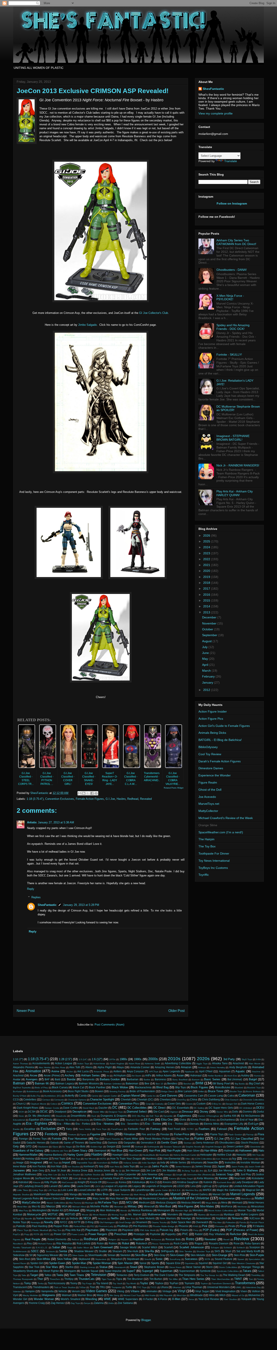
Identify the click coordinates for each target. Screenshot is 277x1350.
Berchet (187, 1083)
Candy (83, 1095)
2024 (207, 547)
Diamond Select (137, 1111)
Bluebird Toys (254, 1087)
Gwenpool (100, 1150)
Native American (46, 1218)
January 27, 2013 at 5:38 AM (56, 822)
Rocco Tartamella (160, 1243)
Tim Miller (173, 1279)
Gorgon (111, 1146)
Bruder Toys (236, 1091)
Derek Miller (99, 1112)
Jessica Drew (79, 1170)
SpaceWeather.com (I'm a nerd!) (220, 832)
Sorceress (191, 1259)
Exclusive (48, 1129)
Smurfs (147, 1259)
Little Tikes (22, 1190)
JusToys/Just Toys (45, 1178)
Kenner (223, 1178)
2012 (207, 690)
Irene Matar (19, 1166)
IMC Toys (53, 1162)
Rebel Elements (56, 1239)
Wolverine (254, 1295)
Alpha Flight (104, 1067)
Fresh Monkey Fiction (157, 1138)
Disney (204, 1111)
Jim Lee (151, 1170)
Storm (209, 1267)
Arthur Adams (164, 1075)
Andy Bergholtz (238, 1067)
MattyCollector (208, 811)
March (207, 670)
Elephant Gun (133, 1120)
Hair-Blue (116, 1150)
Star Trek (34, 1267)
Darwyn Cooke (52, 1108)
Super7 (130, 1271)
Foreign (23, 1138)
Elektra (97, 1119)
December (209, 617)
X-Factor (148, 1299)
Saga (69, 1247)
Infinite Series (178, 1162)
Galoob (54, 1142)
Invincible (230, 1162)
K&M (75, 1178)
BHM (199, 1083)
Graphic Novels (193, 1146)
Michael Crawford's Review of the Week (225, 818)
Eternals (194, 1123)
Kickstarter (258, 1178)
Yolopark (246, 1299)
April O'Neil (206, 1071)
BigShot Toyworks (22, 1087)
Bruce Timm (215, 1091)
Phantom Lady (105, 1226)
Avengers (32, 1079)
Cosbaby (159, 1104)
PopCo (16, 1234)
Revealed (146, 798)
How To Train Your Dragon (126, 1158)
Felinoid (222, 1129)
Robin (100, 1243)
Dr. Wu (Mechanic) (39, 1115)
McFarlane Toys (108, 1202)
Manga (73, 1194)
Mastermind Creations (156, 1198)
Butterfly (69, 1095)
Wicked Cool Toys (132, 1295)
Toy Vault (117, 1283)
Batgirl (253, 1079)
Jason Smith (254, 1166)
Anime (55, 1071)
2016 (207, 594)
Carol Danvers (168, 1095)
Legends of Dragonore (159, 1186)
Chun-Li (21, 1103)
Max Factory (75, 1203)
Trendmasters (41, 1287)
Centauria (59, 1099)
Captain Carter (109, 1096)
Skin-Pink (239, 1255)
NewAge (186, 1218)
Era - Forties (83, 1123)
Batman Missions (89, 1083)
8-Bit (258, 1059)
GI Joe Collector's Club (153, 313)
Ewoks (16, 1129)
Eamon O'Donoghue (208, 1116)
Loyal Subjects (121, 1190)
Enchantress (227, 1119)
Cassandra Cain (193, 1095)
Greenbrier (255, 1146)
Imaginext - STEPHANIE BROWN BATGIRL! (233, 437)
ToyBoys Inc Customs (213, 867)
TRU (102, 1287)
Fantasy (155, 1129)
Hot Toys (76, 1159)
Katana (172, 1178)
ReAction (235, 1234)
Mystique (229, 1214)
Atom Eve (232, 1075)
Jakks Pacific (160, 1166)
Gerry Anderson (205, 1142)
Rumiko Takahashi (22, 1247)
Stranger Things (250, 1267)
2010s (174, 1058)
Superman (166, 1271)
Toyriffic (203, 874)
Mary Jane (99, 1198)
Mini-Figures (185, 1206)
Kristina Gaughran (188, 1182)
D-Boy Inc (217, 1104)
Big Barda (240, 1083)
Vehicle (62, 1291)
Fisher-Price (181, 1134)
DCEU (260, 1107)
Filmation (129, 1134)
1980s (123, 1059)
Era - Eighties (36, 1123)
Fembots (51, 1134)
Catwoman (246, 1095)
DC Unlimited (245, 1108)
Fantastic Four (136, 1128)
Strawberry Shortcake (25, 1270)
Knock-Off (95, 1182)
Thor (40, 1279)
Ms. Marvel (134, 1214)
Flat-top (250, 1134)
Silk (65, 1255)
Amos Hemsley (217, 1067)
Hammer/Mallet (28, 1154)
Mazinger (89, 1203)
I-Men (188, 1159)
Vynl (15, 1295)
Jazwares (19, 1170)
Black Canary (60, 1087)
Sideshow (19, 1255)
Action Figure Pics (210, 718)
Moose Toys (245, 1210)
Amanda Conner (140, 1067)
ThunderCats (87, 1279)
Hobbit (17, 1158)
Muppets (188, 1214)
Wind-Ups (181, 1295)
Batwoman (132, 1083)
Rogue (199, 1243)
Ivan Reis (114, 1166)
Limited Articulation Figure (249, 1186)
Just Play (245, 1174)
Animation (33, 1071)
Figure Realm (207, 782)
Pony (195, 1230)
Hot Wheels (90, 1159)
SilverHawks (95, 1255)
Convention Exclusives (59, 798)
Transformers (245, 1283)
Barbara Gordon (110, 1079)
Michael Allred (79, 1206)
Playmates (92, 1230)
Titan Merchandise (220, 1279)
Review (241, 1238)
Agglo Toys (202, 1063)
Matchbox (246, 1198)
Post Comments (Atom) (109, 1024)
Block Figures (199, 1087)
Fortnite (56, 1138)
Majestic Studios (21, 1194)
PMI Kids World (148, 1230)
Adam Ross (134, 1063)
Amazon (186, 1067)
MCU (129, 1202)
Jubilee (109, 1174)
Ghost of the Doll (209, 789)
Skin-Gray (159, 1255)
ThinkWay (256, 1275)
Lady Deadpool (244, 1182)
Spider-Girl (36, 1263)
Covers (189, 1104)
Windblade (196, 1295)
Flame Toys (217, 1134)
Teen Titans (76, 1275)
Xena (191, 1299)
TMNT (238, 1279)
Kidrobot (23, 1182)
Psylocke (155, 1234)
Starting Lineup (87, 1267)
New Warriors (168, 1218)
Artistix (32, 822)
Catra (230, 1095)
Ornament (141, 1222)
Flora (261, 1134)
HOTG (103, 1159)
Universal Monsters (218, 1287)
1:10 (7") (18, 1059)
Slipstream (133, 1259)
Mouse (85, 1214)
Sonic (159, 1259)
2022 (207, 559)
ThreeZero (55, 1279)
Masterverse (227, 1198)
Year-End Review (208, 1299)
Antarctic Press (101, 1071)
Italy (101, 1166)
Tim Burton (155, 1278)
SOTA (207, 1259)
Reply (30, 888)
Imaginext (36, 1162)
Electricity (84, 1120)
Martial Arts (156, 1194)
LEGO (180, 1186)
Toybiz (144, 1283)
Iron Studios (74, 1166)
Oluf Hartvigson (107, 1222)
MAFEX (207, 1190)
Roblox (113, 1243)
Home (101, 1011)
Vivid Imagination (225, 1291)
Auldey (245, 1075)
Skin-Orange (219, 1255)
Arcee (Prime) (52, 1075)
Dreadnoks (61, 1116)
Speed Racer (19, 1263)
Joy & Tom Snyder (70, 1174)
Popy (26, 1234)
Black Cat (78, 1087)
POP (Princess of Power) (242, 1230)
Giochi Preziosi (250, 1142)
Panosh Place (257, 1222)
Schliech (241, 1247)
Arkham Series (90, 1075)
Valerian (17, 1291)
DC (115, 1107)
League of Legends (116, 1186)
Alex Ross (60, 1067)
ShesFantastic (47, 904)
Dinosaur (187, 1111)
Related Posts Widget (174, 788)
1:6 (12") (97, 1059)
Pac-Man (217, 1222)
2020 (207, 571)
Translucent (20, 1287)
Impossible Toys (85, 1162)
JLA (210, 1170)
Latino (66, 1186)
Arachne (256, 1071)
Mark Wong (139, 1194)
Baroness (160, 1079)
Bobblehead (33, 1091)
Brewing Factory (118, 1091)
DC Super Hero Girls (221, 1107)
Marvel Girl (219, 1194)
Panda (242, 1222)
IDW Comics (249, 1159)
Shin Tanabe (185, 1251)
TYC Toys (142, 1287)
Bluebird (239, 1087)
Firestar (164, 1134)
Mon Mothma (108, 1210)
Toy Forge (87, 1283)
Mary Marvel (117, 1198)
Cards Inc (151, 1096)
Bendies (172, 1083)
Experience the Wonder (214, 775)
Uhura (164, 1287)
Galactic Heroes (35, 1142)
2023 (207, 553)
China (193, 1099)
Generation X (148, 1142)
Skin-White (43, 1259)
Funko (199, 1138)
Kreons (167, 1182)
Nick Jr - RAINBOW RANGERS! (237, 465)
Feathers (204, 1129)
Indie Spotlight (149, 1162)
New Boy (130, 1218)
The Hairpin (206, 839)
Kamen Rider (132, 1178)
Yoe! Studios (230, 1299)
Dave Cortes (70, 1107)
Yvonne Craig (37, 1303)
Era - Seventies (130, 1123)
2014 (207, 606)
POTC (47, 1234)
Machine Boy (192, 1190)
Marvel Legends (242, 1194)
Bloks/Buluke (222, 1087)
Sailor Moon (83, 1247)
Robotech (141, 1243)
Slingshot (116, 1259)
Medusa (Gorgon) (166, 1202)
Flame (199, 1134)
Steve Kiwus (175, 1267)
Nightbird (221, 1218)
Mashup (133, 1198)
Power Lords (77, 1234)
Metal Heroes (256, 1202)
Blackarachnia (143, 1087)
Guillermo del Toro (59, 1151)
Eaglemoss (184, 1115)
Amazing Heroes (165, 1067)
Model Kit (57, 1210)
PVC (185, 1234)
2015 (207, 600)
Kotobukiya (138, 1182)
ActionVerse (99, 1063)
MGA (65, 1206)
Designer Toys (116, 1112)
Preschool (120, 1234)
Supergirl (147, 1271)
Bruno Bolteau (253, 1091)
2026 (207, 535)
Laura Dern (83, 1186)
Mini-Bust (165, 1206)
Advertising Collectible (178, 1063)
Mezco (50, 1206)
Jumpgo (168, 1174)
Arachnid (18, 1075)
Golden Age (96, 1146)
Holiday (29, 1158)
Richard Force (45, 1243)
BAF (47, 1079)
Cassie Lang (215, 1095)
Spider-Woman (102, 1263)
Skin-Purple (257, 1255)
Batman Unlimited (113, 1083)
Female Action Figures (90, 798)
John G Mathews (247, 1170)
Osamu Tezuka (159, 1222)
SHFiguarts (167, 1251)
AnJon (69, 1071)
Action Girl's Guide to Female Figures (224, 725)
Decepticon (79, 1111)
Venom (76, 1291)
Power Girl (60, 1234)
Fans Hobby (85, 1129)
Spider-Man (79, 1263)
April (205, 664)
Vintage (166, 1291)
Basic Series (212, 1079)
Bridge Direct (167, 1091)
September (210, 635)
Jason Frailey (238, 1166)
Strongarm (70, 1270)
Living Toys (37, 1190)
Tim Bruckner (135, 1278)
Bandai (71, 1079)
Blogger (146, 1320)
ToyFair (173, 1283)
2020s (203, 1058)
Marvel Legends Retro (26, 1198)
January (208, 682)
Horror (44, 1158)
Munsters (172, 1214)
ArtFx (148, 1075)
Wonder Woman (44, 1299)
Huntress (151, 1158)
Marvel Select (52, 1198)
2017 (207, 588)
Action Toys (83, 1063)
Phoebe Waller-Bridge (163, 1226)
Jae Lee (143, 1166)
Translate (230, 161)
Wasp (100, 1295)
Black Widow (120, 1087)
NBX (63, 1218)
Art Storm (136, 1075)
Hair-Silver (193, 1150)
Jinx (201, 1170)
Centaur (46, 1099)
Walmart (66, 1295)
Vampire (30, 1291)
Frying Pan (182, 1138)
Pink (205, 1226)
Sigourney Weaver (48, 1255)
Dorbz (260, 1111)
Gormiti (126, 1146)
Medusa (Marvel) (191, 1202)
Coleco (53, 1104)
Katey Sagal (186, 1178)
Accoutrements (41, 1063)
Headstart (134, 1155)
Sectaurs (50, 1251)
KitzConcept (68, 1182)
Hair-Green (135, 1150)
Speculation (255, 1259)
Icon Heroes (222, 1159)
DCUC (44, 1111)
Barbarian (132, 1079)
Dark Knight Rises (27, 1107)
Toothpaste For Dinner (213, 853)
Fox (96, 1138)
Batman (19, 1083)
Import (66, 1162)
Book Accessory (52, 1091)
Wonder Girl (20, 1299)
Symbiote (205, 1270)
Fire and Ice (149, 1134)
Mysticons (215, 1214)
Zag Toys (75, 1303)
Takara (247, 1271)
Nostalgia (35, 1222)
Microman (119, 1206)
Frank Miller (131, 1138)
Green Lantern (235, 1146)
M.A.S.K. (176, 1190)
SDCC (35, 1251)
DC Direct (159, 1107)
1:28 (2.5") (65, 1059)
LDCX (98, 1186)
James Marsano (183, 1166)
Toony (73, 1283)
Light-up (206, 1186)
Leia (193, 1186)
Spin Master (125, 1263)
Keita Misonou (205, 1178)
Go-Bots (80, 1146)
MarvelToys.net (208, 803)
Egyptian (34, 1119)
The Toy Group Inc (209, 1275)
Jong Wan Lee (49, 1174)
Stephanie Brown (154, 1267)
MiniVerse (242, 1206)
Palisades (230, 1222)
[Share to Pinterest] (96, 793)
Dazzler (103, 1107)
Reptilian (138, 1239)
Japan (221, 1166)
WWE (107, 1299)
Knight (81, 1182)
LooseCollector (87, 1190)
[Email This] (79, 793)
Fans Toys (101, 1129)
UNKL (239, 1287)
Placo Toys (22, 1230)
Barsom (196, 1079)
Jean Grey (38, 1170)
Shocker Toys (203, 1251)
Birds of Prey (41, 1087)
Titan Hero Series (193, 1279)
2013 (207, 612)
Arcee (33, 1075)
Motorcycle (34, 1214)
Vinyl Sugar (202, 1291)
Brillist (201, 1091)
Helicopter (206, 1154)
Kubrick (207, 1182)
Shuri (228, 1251)
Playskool (128, 1230)
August (207, 641)
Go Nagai (67, 1146)
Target (34, 1275)
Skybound (84, 1259)
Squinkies (190, 1263)
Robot (125, 1243)
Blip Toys (180, 1087)
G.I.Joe (110, 798)
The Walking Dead (234, 1275)
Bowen (99, 1091)
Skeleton (125, 1255)
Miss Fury (23, 1210)
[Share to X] (88, 793)
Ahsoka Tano (220, 1063)
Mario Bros (102, 1194)
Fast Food (174, 1128)
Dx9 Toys (154, 1116)
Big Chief (254, 1083)
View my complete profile (215, 113)
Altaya (120, 1067)
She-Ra (149, 1251)
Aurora (257, 1075)
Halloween (245, 1150)
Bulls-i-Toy (35, 1096)
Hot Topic (59, 1158)
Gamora (112, 1142)
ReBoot (75, 1239)
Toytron (204, 1283)
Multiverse (154, 1214)
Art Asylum (119, 1075)
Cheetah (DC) (145, 1099)
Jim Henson (133, 1170)
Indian (115, 1162)
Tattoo (48, 1275)
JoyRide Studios (92, 1174)
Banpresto (88, 1079)
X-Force (162, 1299)
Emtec (213, 1120)
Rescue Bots (173, 1239)
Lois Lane (67, 1190)
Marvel (175, 1194)
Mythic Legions (250, 1214)
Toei (251, 1279)
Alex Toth (74, 1067)
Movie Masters (100, 1214)
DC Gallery (199, 1108)
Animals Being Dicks (212, 732)
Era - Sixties (153, 1123)
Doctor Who (222, 1112)
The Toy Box (207, 846)
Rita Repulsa (64, 1243)
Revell (226, 1239)
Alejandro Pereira (23, 1067)
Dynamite (168, 1116)
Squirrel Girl (220, 1263)
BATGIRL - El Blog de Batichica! (220, 740)
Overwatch (202, 1222)
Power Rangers (98, 1234)
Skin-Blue (141, 1255)
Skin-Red (24, 1259)
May (205, 658)
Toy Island (102, 1283)
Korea (122, 1182)
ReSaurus (156, 1239)
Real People (32, 1239)
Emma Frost (198, 1119)
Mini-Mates (207, 1206)
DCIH (21, 1112)
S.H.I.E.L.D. (42, 1247)
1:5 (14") (83, 1059)
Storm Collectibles (228, 1267)
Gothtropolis (153, 1146)
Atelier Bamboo (215, 1075)
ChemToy (181, 1099)
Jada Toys (129, 1166)
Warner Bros (84, 1295)
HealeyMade (149, 1155)
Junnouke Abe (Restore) (199, 1174)
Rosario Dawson (219, 1243)
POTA (36, 1234)
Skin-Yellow (64, 1259)
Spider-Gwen (57, 1263)
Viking (120, 1291)
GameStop (95, 1142)
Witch (222, 1295)
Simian (111, 1255)
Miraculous (257, 1206)
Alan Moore (255, 1063)
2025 (207, 541)
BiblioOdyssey (208, 747)
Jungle (179, 1174)
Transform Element (221, 1283)
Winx (212, 1295)
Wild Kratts (150, 1295)
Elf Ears (149, 1119)
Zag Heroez (58, 1303)
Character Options (77, 1099)
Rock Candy (181, 1243)
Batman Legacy (64, 1083)
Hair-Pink (154, 1150)
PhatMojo (122, 1226)
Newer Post (26, 1011)
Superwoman (187, 1270)
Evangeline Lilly (233, 1123)
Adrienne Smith (152, 1063)
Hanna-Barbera (53, 1154)
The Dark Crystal (164, 1275)
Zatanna (99, 1303)
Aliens (89, 1067)
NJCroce (255, 1218)
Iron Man (56, 1166)
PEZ (92, 1226)
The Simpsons (187, 1275)
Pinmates (219, 1226)
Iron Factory (39, 1166)
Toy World (131, 1283)
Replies (36, 897)
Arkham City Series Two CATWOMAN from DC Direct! (236, 242)
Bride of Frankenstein (142, 1091)
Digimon (174, 1112)
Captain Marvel (130, 1095)
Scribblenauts (20, 1251)
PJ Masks (258, 1226)
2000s (153, 1059)
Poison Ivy (166, 1230)
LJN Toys (52, 1190)
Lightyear (223, 1186)
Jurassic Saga (225, 1174)
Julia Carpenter (127, 1174)
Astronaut (195, 1075)
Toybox (159, 1283)
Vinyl (181, 1291)
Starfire (69, 1267)
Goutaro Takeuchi (173, 1146)
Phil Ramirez (140, 1226)
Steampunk (120, 1267)
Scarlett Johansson (191, 1247)
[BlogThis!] (84, 793)
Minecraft (149, 1206)
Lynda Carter (161, 1190)
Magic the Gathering (229, 1190)
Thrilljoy (69, 1278)
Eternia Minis (211, 1123)
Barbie (147, 1079)
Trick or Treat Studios (64, 1287)
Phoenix (183, 1226)
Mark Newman (122, 1194)
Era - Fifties (64, 1123)
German (188, 1143)
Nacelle (28, 1218)
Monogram (163, 1210)
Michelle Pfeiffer (99, 1206)
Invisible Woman (250, 1162)
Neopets (102, 1218)
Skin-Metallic (198, 1255)
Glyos (55, 1146)
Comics (67, 1103)
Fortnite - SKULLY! (229, 354)
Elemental (112, 1119)
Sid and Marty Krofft (248, 1251)
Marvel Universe (76, 1198)
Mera (224, 1202)
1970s (112, 1059)
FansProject (117, 1129)
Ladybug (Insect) (33, 1186)
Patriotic (21, 1226)
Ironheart (89, 1166)
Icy (234, 1158)
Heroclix (241, 1154)
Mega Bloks (211, 1203)
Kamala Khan (111, 1178)
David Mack (88, 1108)
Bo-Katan (18, 1091)
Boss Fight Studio (78, 1091)
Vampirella (47, 1291)
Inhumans (197, 1162)
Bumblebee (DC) (52, 1096)
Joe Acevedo (207, 796)
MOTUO (70, 1214)
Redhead (132, 798)
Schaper (215, 1247)
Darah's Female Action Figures (219, 761)
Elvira (182, 1119)
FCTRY (190, 1129)
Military (132, 1206)
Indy (162, 1162)
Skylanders (100, 1259)
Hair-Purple (174, 1150)
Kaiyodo (95, 1178)
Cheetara (165, 1099)
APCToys (153, 1071)
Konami (111, 1182)
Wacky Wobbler (30, 1295)
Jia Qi (118, 1170)
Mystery (202, 1214)
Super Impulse (113, 1270)
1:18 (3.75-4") (35, 798)
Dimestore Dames (210, 768)
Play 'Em (56, 1230)
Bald (57, 1079)
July (205, 647)
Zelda (111, 1303)
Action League (63, 1063)
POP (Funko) (211, 1230)
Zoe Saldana (125, 1303)
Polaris (184, 1230)
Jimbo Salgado (87, 324)
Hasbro (121, 798)
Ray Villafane (217, 1234)
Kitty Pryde (50, 1182)
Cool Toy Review (209, 754)
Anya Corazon (135, 1071)
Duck (93, 1116)
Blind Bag (162, 1087)
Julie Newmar (149, 1174)
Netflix (115, 1218)
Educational (19, 1120)
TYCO (153, 1287)
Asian (180, 1075)
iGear (261, 1159)
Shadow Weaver (84, 1251)
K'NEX (64, 1178)
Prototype (139, 1234)
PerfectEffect (79, 1226)
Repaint (125, 1239)
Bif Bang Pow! (221, 1083)
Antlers (117, 1071)
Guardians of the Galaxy (28, 1150)
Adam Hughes (117, 1063)
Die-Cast (158, 1111)
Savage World (128, 1247)
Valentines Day (253, 1287)
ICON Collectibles (203, 1159)
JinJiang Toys (188, 1170)
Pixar (243, 1226)
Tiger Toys (106, 1279)
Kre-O (153, 1182)
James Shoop (203, 1166)
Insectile (212, 1162)
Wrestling (91, 1299)
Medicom (144, 1202)
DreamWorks (78, 1115)
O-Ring (89, 1222)
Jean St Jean (58, 1170)
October (208, 629)
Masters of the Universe (191, 1198)
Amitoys (202, 1067)
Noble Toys (19, 1222)
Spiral (142, 1263)
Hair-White (210, 1150)
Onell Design (125, 1222)
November (209, 623)
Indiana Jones (130, 1162)
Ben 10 (159, 1083)
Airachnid (238, 1063)
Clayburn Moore (38, 1104)
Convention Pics (128, 1103)
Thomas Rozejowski (23, 1279)
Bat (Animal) (234, 1079)
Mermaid (237, 1202)
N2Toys (16, 1218)
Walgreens (48, 1295)
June (206, 653)
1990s (138, 1059)
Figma (83, 1134)
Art (107, 1075)
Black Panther (97, 1087)
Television (98, 1275)
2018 (207, 582)
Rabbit (199, 1234)
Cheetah (126, 1099)
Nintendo (237, 1218)
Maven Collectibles (56, 1203)
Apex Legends (171, 1071)
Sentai (63, 1251)
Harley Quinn (75, 1154)
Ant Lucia (83, 1071)
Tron (92, 1287)
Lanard (53, 1186)
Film (110, 1134)
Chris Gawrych (231, 1099)
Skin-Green (177, 1255)
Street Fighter (51, 1270)
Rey (29, 1243)
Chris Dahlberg (211, 1099)
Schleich (228, 1247)
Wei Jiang (114, 1295)
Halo (261, 1150)
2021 (207, 565)
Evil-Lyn (253, 1123)
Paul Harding (39, 1226)
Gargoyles (130, 1142)
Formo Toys (40, 1138)
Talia (23, 1275)
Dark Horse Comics (252, 1103)
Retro (190, 1239)
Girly (16, 1146)
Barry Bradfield (179, 1079)
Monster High (181, 1210)
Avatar (17, 1079)
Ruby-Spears (252, 1243)
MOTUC (53, 1214)
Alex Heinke (45, 1067)
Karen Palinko (153, 1178)
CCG (16, 1099)
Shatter (103, 1251)
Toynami (189, 1283)
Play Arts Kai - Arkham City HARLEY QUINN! (234, 493)
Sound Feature (223, 1259)
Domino (247, 1111)
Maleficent (40, 1194)
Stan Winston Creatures (243, 1263)
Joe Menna (225, 1170)
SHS (217, 1251)
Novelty (48, 1222)
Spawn (240, 1259)
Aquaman (224, 1071)
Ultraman (176, 1287)
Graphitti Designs (213, 1146)
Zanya (87, 1303)
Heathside (164, 1155)
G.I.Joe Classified (241, 1138)
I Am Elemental (171, 1158)
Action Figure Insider (212, 711)
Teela (59, 1275)
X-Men (176, 1299)
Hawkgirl (117, 1154)
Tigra (119, 1278)
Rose (237, 1243)
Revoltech (18, 1243)
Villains (135, 1291)
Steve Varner (193, 1267)
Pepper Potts (61, 1226)
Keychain (239, 1178)
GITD (29, 1146)
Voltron (256, 1291)
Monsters (198, 1210)
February (209, 676)
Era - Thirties (175, 1123)
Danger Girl (231, 1104)
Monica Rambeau (142, 1210)
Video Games (96, 1291)
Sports (155, 1263)
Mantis (86, 1194)
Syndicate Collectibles (228, 1271)
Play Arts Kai (73, 1230)
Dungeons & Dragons (114, 1115)
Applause (190, 1071)
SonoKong (175, 1259)
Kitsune (36, 1182)
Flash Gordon (235, 1134)
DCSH (31, 1111)
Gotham (139, 1146)
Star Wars (52, 1267)
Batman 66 (42, 1083)
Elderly (48, 1119)
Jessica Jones (102, 1170)
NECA (87, 1218)
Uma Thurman (193, 1287)
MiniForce (226, 1206)
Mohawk (74, 1210)
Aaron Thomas (20, 1063)
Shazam (117, 1251)
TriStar (82, 1287)
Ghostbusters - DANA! (231, 269)
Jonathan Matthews (24, 1174)
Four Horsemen (77, 1138)
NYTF (77, 1222)
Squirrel (203, 1263)
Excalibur (29, 1128)
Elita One (167, 1119)
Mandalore (56, 1194)
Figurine (95, 1134)
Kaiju (84, 1178)
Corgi (148, 1104)
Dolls (235, 1111)
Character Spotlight (102, 1099)
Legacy (136, 1186)
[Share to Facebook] (92, 793)
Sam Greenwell (103, 1247)
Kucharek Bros (224, 1182)
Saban (56, 1247)
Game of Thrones (74, 1142)
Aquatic (240, 1071)
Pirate (231, 1226)
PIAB (195, 1226)
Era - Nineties (105, 1123)
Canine (94, 1096)
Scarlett (168, 1247)
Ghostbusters (227, 1142)
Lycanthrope (142, 1190)
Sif (30, 1255)
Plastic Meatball (40, 1230)
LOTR (104, 1190)
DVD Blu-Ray (138, 1116)
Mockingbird (39, 1210)
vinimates (152, 1291)
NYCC (64, 1222)
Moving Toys (117, 1214)
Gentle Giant (169, 1142)
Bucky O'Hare (20, 1096)
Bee (147, 1083)
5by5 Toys (247, 1059)
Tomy (27, 1283)
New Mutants (147, 1218)
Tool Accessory (56, 1283)
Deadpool (60, 1111)
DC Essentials (180, 1107)
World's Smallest (70, 1299)
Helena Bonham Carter (184, 1155)
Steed (133, 1267)
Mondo (123, 1210)
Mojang (90, 1210)
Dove (21, 1116)
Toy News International (214, 860)
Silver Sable (78, 1255)
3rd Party (229, 1059)
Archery (69, 1075)
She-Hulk (132, 1251)
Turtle (129, 1287)
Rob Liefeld (83, 1243)
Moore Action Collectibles (220, 1210)
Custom (201, 1103)
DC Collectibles (137, 1107)
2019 (207, 577)
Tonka (41, 1283)
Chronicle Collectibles (253, 1099)
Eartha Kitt (230, 1115)
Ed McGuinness (250, 1115)
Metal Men (22, 1206)
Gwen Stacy (79, 1150)
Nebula (74, 1218)
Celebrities (29, 1099)
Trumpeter (116, 1287)
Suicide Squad (89, 1270)
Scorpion (254, 1247)
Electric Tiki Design (66, 1120)
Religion (112, 1239)
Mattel (259, 1198)
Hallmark (229, 1150)
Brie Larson (185, 1091)
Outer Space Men (181, 1222)
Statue (103, 1267)
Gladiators (43, 1146)
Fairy (69, 1128)
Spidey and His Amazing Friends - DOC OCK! (233, 327)
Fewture (72, 1134)
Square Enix (173, 1263)
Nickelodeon (203, 1218)
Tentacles (121, 1275)
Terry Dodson (142, 1275)
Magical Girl (253, 1190)
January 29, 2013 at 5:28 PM (81, 904)
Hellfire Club (224, 1154)
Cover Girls (174, 1103)
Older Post (176, 1011)
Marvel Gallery (199, 1194)
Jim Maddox (169, 1170)
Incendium (102, 1162)
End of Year (247, 1119)
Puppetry (170, 1234)
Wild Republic (166, 1295)
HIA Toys (256, 1155)
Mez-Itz (36, 1206)
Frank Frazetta (112, 1139)
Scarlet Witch (149, 1247)
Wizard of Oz (238, 1295)
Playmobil (111, 1230)
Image (20, 1162)
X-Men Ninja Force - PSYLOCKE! (230, 297)
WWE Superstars (128, 1299)
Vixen (243, 1291)
